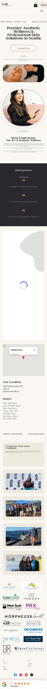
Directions (14, 354)
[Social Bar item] (15, 674)
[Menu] (41, 11)
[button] (36, 4)
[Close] (35, 350)
